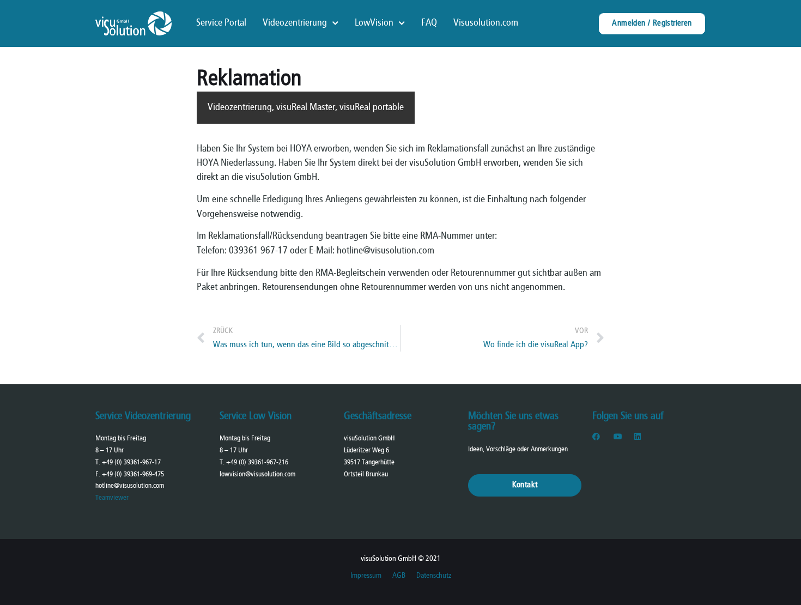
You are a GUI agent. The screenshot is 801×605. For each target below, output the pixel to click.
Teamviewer (112, 497)
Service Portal (221, 23)
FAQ (429, 23)
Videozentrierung (295, 23)
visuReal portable (371, 107)
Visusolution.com (485, 23)
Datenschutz (433, 576)
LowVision (374, 23)
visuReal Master (305, 107)
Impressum (365, 576)
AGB (398, 576)
